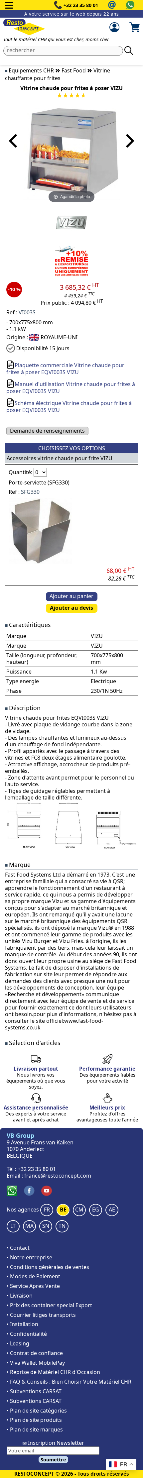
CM (79, 1209)
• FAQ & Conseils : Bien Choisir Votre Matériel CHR (69, 1381)
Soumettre (53, 1459)
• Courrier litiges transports (41, 1315)
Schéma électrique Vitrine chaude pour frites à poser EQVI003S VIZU (69, 406)
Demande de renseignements (47, 430)
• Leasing (18, 1343)
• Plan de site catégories (37, 1410)
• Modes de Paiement (33, 1276)
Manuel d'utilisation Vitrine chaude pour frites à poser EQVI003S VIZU (70, 387)
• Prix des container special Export (49, 1305)
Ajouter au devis (71, 607)
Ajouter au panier (71, 596)
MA (29, 1225)
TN (62, 1225)
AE (112, 1209)
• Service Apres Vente (33, 1286)
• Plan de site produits (34, 1420)
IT (13, 1225)
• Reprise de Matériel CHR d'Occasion (53, 1372)
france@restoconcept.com (57, 1175)
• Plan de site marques (35, 1429)
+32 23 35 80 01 (81, 5)
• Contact (18, 1247)
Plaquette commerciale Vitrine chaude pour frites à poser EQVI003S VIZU (65, 369)
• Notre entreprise (29, 1257)
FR (47, 1209)
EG (95, 1209)
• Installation (22, 1324)
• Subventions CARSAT (34, 1391)
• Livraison (20, 1295)
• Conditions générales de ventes (48, 1267)
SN (45, 1225)
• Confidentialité (27, 1333)
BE (63, 1209)
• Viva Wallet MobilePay (36, 1362)
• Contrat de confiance (35, 1353)
